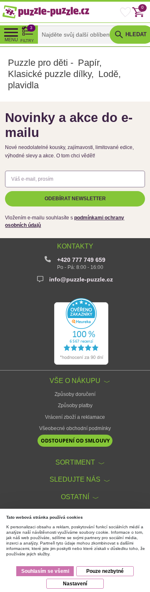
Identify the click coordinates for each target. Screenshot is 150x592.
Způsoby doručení (75, 394)
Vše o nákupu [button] (75, 380)
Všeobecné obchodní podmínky (75, 428)
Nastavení (75, 584)
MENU (11, 39)
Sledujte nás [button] (75, 479)
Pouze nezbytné (105, 571)
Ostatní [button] (75, 496)
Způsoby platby (75, 405)
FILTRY (27, 34)
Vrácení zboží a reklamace (75, 417)
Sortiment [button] (75, 462)
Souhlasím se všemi (45, 571)
